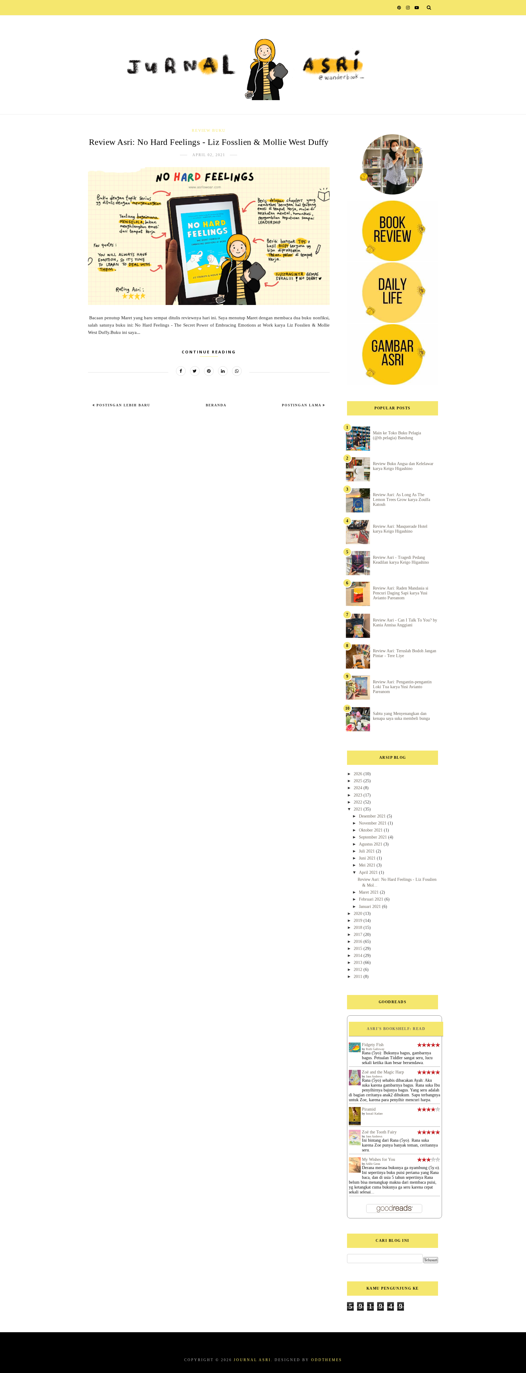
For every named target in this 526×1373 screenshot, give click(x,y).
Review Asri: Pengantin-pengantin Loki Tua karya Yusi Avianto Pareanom (402, 687)
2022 (358, 802)
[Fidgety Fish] (355, 1051)
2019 (358, 920)
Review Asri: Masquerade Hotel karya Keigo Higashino (400, 529)
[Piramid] (355, 1124)
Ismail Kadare (374, 1113)
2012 (358, 969)
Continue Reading (209, 352)
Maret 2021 (369, 892)
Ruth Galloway (375, 1049)
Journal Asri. (253, 1360)
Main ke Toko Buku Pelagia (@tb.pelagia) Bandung (397, 435)
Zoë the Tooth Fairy (379, 1132)
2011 (358, 976)
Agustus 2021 (371, 844)
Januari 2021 (370, 906)
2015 (358, 948)
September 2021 (373, 837)
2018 (358, 927)
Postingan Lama (302, 405)
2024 (358, 788)
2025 (358, 781)
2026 (358, 774)
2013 (358, 962)
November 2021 (373, 823)
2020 (358, 913)
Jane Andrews (374, 1076)
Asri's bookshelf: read (396, 1029)
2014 (358, 955)
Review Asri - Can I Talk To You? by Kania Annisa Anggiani (405, 622)
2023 (358, 795)
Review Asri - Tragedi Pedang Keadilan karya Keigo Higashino (401, 560)
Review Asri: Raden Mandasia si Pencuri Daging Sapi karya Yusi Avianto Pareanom (400, 593)
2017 (358, 934)
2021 (358, 809)
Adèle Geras (373, 1163)
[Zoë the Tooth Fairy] (355, 1144)
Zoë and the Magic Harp (383, 1072)
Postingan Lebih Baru (122, 405)
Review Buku (209, 130)
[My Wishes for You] (355, 1171)
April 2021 (369, 872)
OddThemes (326, 1360)
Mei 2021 (368, 865)
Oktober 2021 (371, 830)
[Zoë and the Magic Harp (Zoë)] (355, 1084)
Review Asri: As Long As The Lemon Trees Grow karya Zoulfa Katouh (401, 499)
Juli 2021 (367, 851)
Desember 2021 (373, 816)
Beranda (216, 405)
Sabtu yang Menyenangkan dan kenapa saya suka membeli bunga (401, 716)
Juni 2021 (368, 858)
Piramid (369, 1109)
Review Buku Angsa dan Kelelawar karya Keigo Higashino (403, 466)
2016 (358, 941)
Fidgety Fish (373, 1044)
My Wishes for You (378, 1159)
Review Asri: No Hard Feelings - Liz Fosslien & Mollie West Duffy (209, 142)
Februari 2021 (371, 899)
